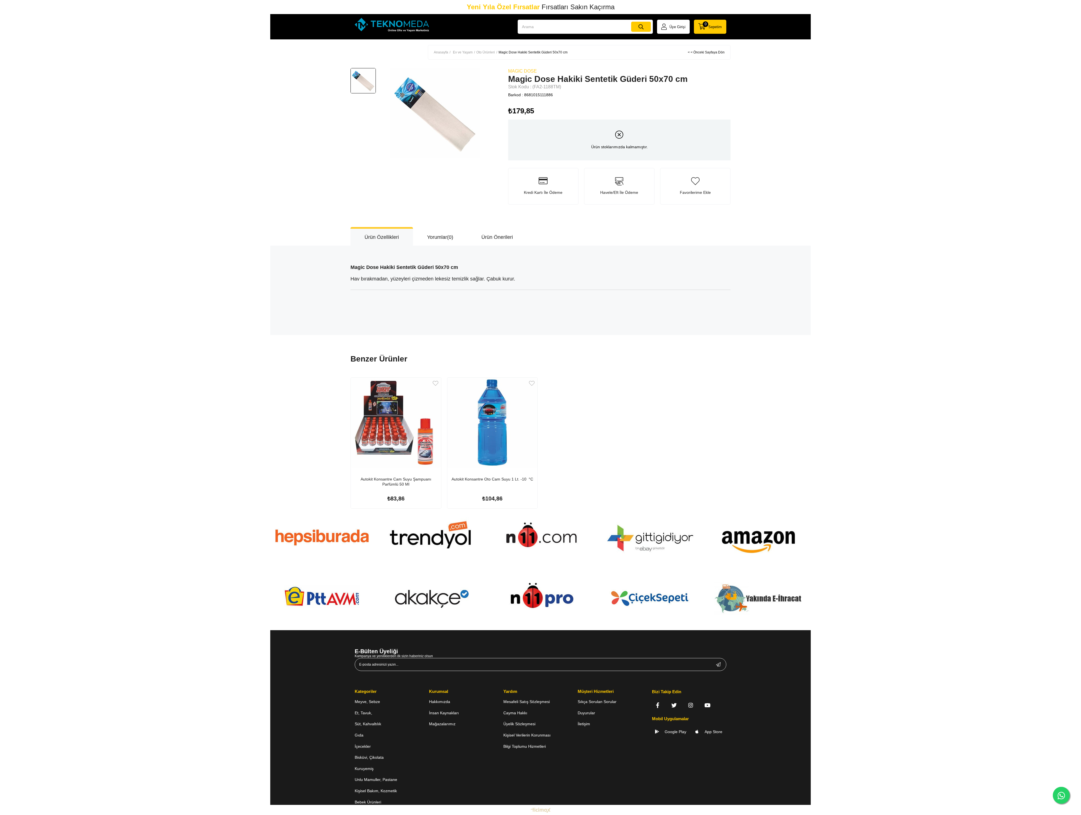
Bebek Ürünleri (368, 802)
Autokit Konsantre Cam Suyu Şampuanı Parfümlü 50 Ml (396, 481)
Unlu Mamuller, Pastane (376, 779)
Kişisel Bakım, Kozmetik (376, 791)
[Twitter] (674, 705)
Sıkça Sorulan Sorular (597, 701)
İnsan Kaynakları (444, 713)
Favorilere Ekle (435, 383)
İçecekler (363, 746)
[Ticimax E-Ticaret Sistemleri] (541, 811)
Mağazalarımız (442, 724)
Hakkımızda (439, 701)
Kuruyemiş (364, 768)
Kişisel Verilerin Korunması (527, 735)
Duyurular (586, 713)
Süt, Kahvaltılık (368, 724)
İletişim (584, 724)
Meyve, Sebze (367, 701)
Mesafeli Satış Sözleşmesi (526, 701)
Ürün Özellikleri (382, 237)
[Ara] (641, 27)
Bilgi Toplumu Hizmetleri (524, 746)
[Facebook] (657, 705)
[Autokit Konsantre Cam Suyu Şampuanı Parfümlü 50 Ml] (396, 423)
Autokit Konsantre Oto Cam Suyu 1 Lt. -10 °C (492, 479)
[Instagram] (690, 705)
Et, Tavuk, (363, 713)
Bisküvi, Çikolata (369, 757)
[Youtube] (707, 705)
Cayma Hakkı (515, 713)
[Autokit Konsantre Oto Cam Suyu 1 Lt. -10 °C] (492, 423)
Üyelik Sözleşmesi (519, 724)
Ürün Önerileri (497, 237)
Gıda (359, 735)
